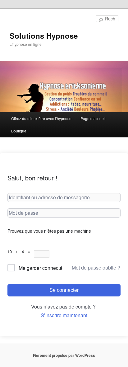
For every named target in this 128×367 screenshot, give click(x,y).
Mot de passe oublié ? (96, 267)
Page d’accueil (93, 118)
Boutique (18, 130)
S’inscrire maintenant (64, 315)
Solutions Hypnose (44, 35)
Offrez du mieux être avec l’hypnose (41, 118)
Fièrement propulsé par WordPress (64, 355)
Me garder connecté (40, 267)
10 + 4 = (20, 251)
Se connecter (64, 290)
